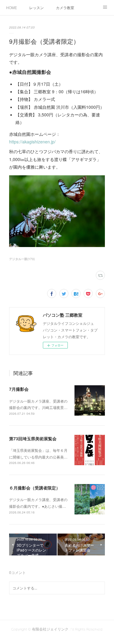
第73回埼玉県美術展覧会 (33, 438)
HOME (11, 7)
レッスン (36, 7)
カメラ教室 (65, 7)
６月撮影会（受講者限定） (34, 488)
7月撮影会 (19, 389)
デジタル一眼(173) (22, 259)
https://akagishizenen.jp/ (32, 142)
